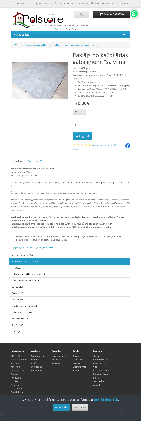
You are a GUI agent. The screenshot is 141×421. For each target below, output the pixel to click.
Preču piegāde (18, 370)
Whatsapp (58, 29)
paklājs (51, 247)
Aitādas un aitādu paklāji (35, 44)
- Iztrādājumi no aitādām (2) (26, 280)
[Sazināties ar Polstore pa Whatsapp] (134, 13)
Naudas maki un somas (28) (25, 306)
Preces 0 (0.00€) (113, 14)
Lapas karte (37, 370)
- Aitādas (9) (18, 267)
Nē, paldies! (80, 407)
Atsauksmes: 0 (99, 144)
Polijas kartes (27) (20, 318)
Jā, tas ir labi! (61, 407)
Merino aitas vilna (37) (22, 255)
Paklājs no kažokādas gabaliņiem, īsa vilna (74, 44)
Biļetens (77, 370)
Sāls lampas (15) (19, 299)
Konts (76, 356)
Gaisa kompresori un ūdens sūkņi (100, 359)
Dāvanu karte (59, 356)
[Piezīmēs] (76, 112)
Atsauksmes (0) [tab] (35, 161)
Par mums (16, 374)
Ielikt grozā (82, 136)
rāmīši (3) (16, 331)
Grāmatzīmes (79, 366)
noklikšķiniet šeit (106, 400)
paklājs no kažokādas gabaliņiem (31, 247)
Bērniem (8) (17, 286)
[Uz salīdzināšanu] (82, 112)
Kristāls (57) (17, 325)
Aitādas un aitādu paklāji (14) (25, 261)
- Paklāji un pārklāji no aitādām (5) (28, 274)
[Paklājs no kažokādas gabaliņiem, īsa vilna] (39, 81)
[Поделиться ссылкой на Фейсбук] (127, 145)
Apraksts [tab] (18, 161)
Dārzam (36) (18, 293)
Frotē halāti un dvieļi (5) (23, 312)
